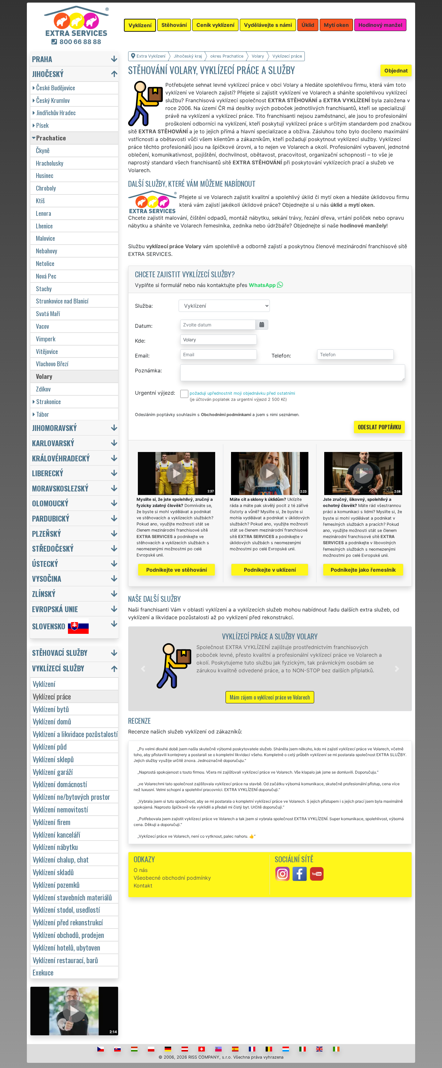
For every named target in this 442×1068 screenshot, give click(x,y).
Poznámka (147, 370)
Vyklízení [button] (139, 25)
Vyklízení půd (50, 746)
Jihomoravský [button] (54, 427)
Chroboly (46, 188)
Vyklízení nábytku (55, 846)
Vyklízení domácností (60, 783)
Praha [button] (42, 58)
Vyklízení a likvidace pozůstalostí (75, 733)
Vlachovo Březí (52, 363)
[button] (143, 669)
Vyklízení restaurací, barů (65, 959)
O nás (141, 870)
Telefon (280, 355)
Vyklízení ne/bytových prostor (71, 796)
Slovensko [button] (48, 626)
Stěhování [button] (174, 25)
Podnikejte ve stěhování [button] (176, 570)
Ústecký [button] (45, 563)
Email (141, 355)
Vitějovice (47, 351)
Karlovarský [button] (53, 442)
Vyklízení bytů (51, 708)
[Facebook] (299, 873)
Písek (42, 125)
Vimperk (45, 338)
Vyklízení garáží (53, 771)
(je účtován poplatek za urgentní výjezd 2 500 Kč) (238, 399)
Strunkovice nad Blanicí (62, 300)
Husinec (44, 175)
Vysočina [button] (46, 578)
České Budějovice (55, 87)
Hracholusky (49, 163)
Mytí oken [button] (336, 25)
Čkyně (43, 150)
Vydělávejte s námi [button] (268, 25)
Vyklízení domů (52, 721)
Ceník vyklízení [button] (215, 25)
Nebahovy (46, 250)
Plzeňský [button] (46, 533)
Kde (139, 340)
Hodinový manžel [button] (380, 25)
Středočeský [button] (52, 548)
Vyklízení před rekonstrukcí (68, 922)
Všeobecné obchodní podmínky (172, 878)
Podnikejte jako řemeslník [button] (363, 570)
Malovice (45, 238)
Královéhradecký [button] (61, 458)
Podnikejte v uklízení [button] (270, 570)
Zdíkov (43, 388)
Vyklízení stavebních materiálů (72, 897)
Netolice (45, 263)
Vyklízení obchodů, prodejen (68, 934)
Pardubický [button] (50, 518)
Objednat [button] (396, 70)
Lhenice (44, 225)
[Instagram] (282, 873)
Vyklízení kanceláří (56, 834)
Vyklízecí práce (52, 696)
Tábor (42, 414)
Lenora (43, 213)
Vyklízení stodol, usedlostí (66, 909)
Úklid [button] (308, 25)
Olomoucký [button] (50, 503)
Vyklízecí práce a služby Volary (270, 636)
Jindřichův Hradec (56, 112)
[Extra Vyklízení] (76, 20)
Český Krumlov (53, 100)
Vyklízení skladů (53, 871)
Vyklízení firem (52, 821)
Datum (143, 326)
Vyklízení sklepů (53, 759)
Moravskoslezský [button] (60, 488)
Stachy (44, 288)
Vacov (42, 326)
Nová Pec (46, 276)
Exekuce (43, 972)
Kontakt (143, 885)
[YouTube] (317, 873)
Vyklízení (44, 683)
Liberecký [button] (47, 473)
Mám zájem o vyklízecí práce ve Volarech (270, 697)
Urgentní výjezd (154, 393)
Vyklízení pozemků (56, 884)
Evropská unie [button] (55, 608)
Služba (143, 306)
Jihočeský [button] (47, 73)
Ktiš (40, 200)
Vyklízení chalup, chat (61, 859)
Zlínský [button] (43, 593)
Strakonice (48, 401)
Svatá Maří (48, 313)
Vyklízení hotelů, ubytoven (66, 947)
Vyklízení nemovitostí (60, 809)
